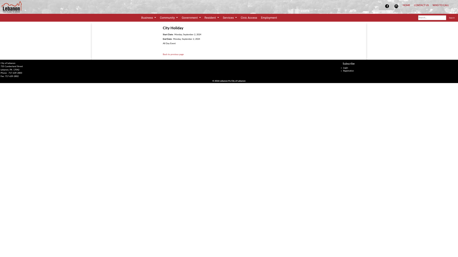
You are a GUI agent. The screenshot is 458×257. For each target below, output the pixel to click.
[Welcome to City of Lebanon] (11, 7)
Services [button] (228, 17)
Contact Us (421, 5)
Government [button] (190, 17)
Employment (269, 17)
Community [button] (167, 17)
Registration (348, 71)
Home (406, 5)
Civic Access (249, 17)
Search (452, 18)
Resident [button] (210, 17)
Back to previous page (173, 54)
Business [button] (147, 17)
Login (345, 68)
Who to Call (441, 5)
